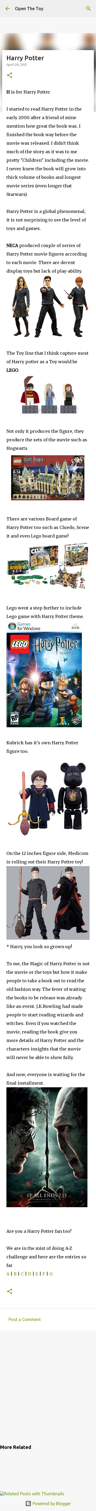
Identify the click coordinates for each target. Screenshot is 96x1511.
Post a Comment (25, 1319)
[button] (9, 75)
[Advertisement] (48, 1386)
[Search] (88, 8)
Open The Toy (29, 8)
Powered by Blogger (51, 1503)
